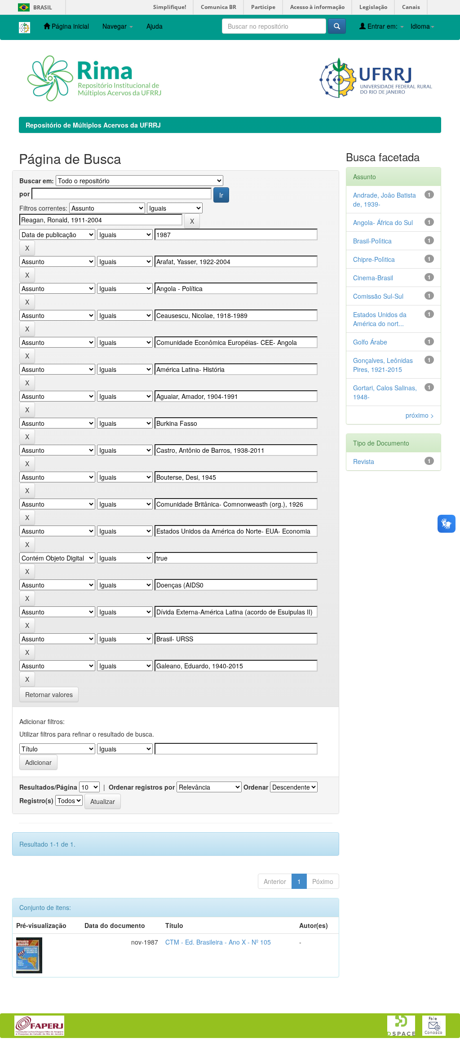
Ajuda (154, 26)
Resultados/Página (48, 786)
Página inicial (69, 26)
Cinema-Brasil (373, 277)
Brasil (33, 7)
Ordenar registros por (142, 786)
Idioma (420, 26)
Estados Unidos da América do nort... (380, 319)
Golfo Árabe (370, 341)
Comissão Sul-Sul (378, 296)
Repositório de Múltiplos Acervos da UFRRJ (93, 124)
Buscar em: (36, 180)
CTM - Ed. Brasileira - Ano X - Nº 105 (218, 941)
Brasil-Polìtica (372, 240)
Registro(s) (36, 800)
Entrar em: (382, 26)
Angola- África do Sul (383, 222)
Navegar (115, 26)
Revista (363, 461)
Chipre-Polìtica (374, 259)
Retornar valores (49, 694)
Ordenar (255, 786)
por (24, 193)
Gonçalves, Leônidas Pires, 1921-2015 (383, 365)
